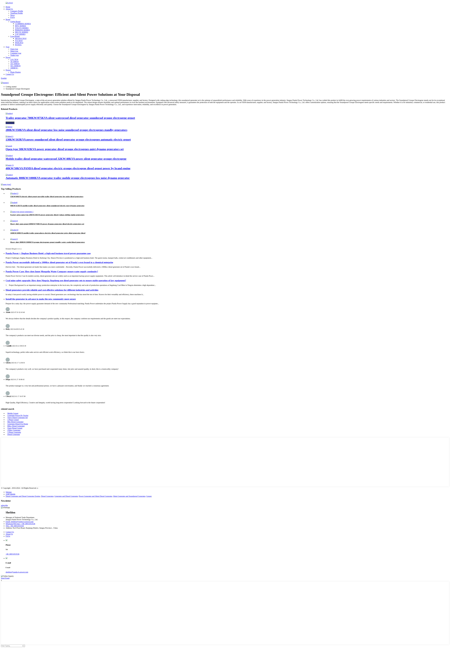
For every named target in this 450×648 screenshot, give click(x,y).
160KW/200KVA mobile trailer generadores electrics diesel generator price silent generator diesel (47, 233)
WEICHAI (19, 43)
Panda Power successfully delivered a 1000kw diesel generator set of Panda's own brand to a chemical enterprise (59, 262)
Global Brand (15, 22)
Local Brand (15, 36)
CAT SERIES (20, 34)
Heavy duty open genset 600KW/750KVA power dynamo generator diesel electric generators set (47, 224)
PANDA (18, 45)
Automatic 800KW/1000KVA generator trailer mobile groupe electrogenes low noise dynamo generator (68, 177)
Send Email (5, 578)
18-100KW (14, 62)
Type (7, 47)
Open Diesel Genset (14, 428)
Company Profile (16, 11)
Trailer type (14, 55)
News (12, 15)
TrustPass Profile (16, 13)
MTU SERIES (20, 26)
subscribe (4, 505)
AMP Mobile (10, 494)
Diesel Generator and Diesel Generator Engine (23, 496)
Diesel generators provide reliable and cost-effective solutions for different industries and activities (52, 290)
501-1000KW (15, 66)
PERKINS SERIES (22, 30)
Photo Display (15, 72)
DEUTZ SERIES (21, 32)
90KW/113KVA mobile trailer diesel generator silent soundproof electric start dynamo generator (47, 206)
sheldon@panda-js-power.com (17, 572)
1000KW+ (14, 68)
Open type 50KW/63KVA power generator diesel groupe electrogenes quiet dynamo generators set (65, 149)
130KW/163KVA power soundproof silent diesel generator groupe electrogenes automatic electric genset (68, 139)
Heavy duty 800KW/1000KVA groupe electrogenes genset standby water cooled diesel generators (47, 242)
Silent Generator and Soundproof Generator (129, 496)
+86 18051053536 (12, 554)
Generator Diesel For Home (17, 424)
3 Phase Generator (14, 432)
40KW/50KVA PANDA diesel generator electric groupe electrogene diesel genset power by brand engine (68, 168)
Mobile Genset (12, 413)
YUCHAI (18, 41)
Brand (8, 19)
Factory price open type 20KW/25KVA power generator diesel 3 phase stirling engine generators (47, 215)
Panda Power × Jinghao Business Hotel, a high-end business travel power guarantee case (48, 253)
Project (8, 70)
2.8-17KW (14, 60)
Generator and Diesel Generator (66, 496)
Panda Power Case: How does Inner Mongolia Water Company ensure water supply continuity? (52, 271)
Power (8, 57)
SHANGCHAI (20, 38)
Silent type (14, 51)
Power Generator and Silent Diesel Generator (95, 496)
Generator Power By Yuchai (17, 415)
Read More (10, 123)
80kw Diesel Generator (16, 426)
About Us (9, 9)
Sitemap (9, 492)
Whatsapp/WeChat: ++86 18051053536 (20, 524)
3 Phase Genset (13, 420)
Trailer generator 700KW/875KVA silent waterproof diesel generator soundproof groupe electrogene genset (70, 117)
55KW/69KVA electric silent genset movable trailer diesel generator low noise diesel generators (46, 196)
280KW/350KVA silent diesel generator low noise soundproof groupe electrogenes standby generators (66, 129)
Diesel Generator (13, 434)
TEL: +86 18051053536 (15, 526)
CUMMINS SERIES (23, 24)
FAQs (12, 17)
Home (8, 7)
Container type (15, 53)
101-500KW (15, 64)
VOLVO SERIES (21, 28)
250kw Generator (13, 430)
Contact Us (10, 74)
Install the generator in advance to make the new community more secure (41, 299)
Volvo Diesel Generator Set (17, 418)
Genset (148, 496)
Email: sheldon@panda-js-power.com (19, 522)
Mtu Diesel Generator (15, 422)
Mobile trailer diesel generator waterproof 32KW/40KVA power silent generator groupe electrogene (66, 158)
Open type (14, 49)
